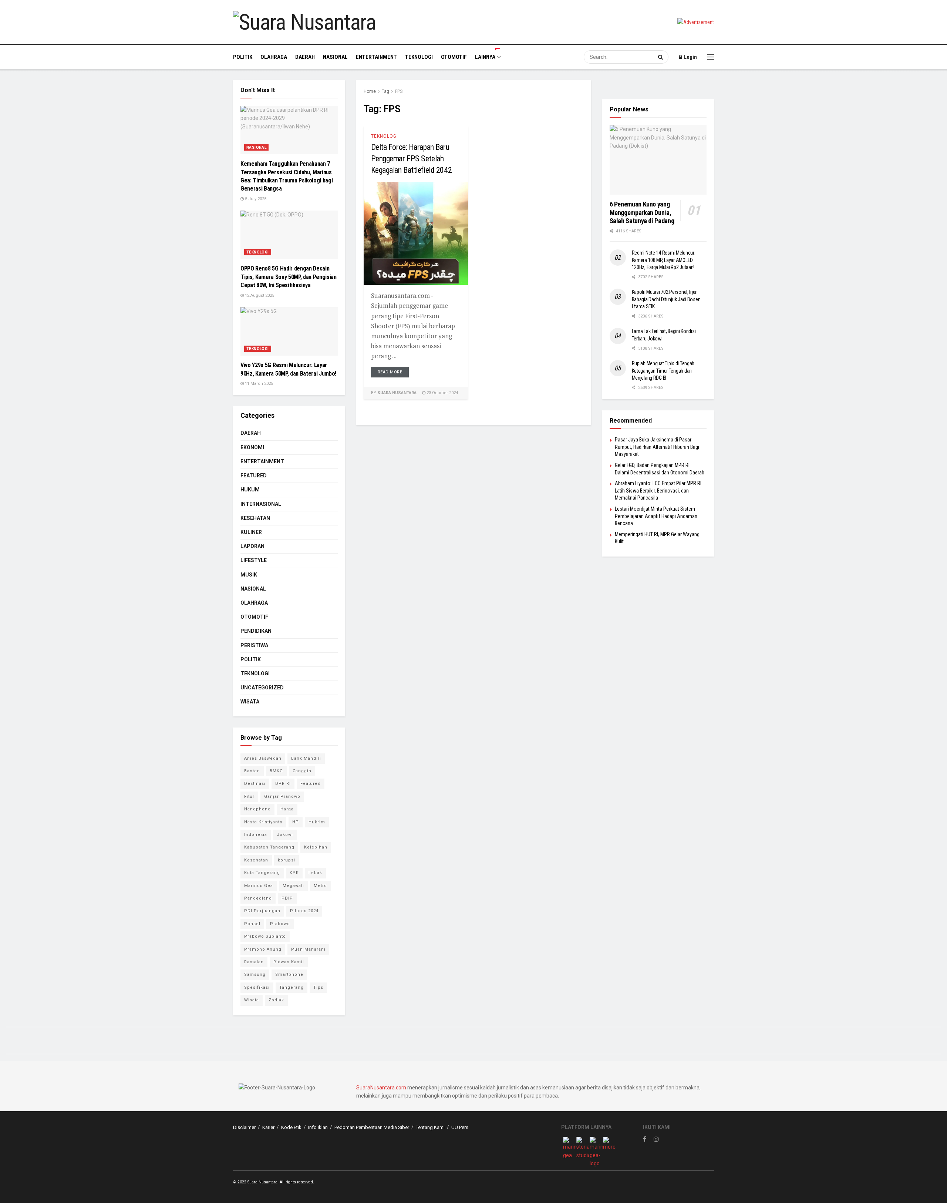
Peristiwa (254, 645)
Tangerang (291, 987)
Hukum (250, 490)
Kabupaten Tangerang (269, 847)
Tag (385, 91)
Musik (248, 575)
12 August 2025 (259, 295)
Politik (242, 57)
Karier (268, 1127)
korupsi (286, 860)
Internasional (260, 504)
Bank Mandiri (306, 758)
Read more (390, 372)
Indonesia (255, 834)
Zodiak (276, 1000)
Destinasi (255, 783)
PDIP (287, 898)
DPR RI (283, 783)
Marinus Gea (258, 885)
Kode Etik (291, 1127)
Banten (252, 771)
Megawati (293, 885)
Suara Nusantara (397, 392)
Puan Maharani (308, 949)
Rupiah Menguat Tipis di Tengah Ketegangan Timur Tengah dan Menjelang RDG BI (663, 370)
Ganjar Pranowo (282, 796)
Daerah (305, 57)
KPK (294, 872)
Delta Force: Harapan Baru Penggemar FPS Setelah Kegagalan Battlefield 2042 (411, 158)
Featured (253, 475)
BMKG (276, 771)
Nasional (335, 57)
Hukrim (317, 822)
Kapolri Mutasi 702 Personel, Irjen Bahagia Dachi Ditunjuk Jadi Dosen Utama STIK (666, 299)
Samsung (255, 974)
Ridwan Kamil (288, 962)
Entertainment (376, 57)
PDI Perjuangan (262, 910)
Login (690, 57)
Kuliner (251, 532)
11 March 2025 (258, 383)
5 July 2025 (255, 198)
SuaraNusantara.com (381, 1088)
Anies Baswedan (263, 758)
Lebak (315, 872)
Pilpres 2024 (304, 910)
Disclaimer (244, 1127)
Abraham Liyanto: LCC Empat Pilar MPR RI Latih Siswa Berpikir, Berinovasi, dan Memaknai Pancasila (658, 490)
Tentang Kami (430, 1127)
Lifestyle (253, 560)
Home (370, 91)
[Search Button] (661, 57)
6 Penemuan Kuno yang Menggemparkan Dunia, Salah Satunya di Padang (642, 212)
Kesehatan (255, 518)
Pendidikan (256, 631)
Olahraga (273, 57)
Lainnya (485, 57)
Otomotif (454, 57)
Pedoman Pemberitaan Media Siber (371, 1127)
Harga (287, 809)
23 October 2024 (441, 392)
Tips (318, 987)
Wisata (249, 702)
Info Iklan (318, 1127)
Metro (320, 885)
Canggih (302, 771)
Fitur (249, 796)
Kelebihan (315, 847)
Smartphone (289, 974)
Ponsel (252, 923)
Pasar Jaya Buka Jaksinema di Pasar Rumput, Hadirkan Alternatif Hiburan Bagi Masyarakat (657, 447)
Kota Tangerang (262, 872)
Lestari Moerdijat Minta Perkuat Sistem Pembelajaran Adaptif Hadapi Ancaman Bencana (656, 516)
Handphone (257, 809)
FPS (398, 91)
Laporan (252, 546)
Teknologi (419, 57)
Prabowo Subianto (265, 936)
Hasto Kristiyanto (263, 822)
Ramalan (254, 962)
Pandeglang (258, 898)
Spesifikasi (257, 987)
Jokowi (285, 834)
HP (295, 822)
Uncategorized (262, 687)
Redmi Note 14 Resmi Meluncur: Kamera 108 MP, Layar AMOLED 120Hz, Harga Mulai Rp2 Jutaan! (663, 260)
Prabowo (280, 923)
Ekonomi (252, 447)
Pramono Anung (263, 949)
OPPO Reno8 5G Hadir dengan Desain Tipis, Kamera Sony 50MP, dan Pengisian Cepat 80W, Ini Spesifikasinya (288, 277)
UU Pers (459, 1127)
